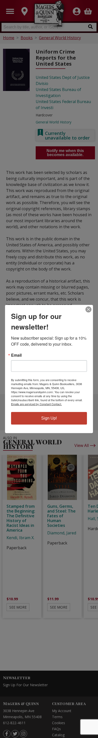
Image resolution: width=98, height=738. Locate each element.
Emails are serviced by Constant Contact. (36, 404)
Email (16, 355)
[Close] (88, 309)
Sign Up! (49, 418)
